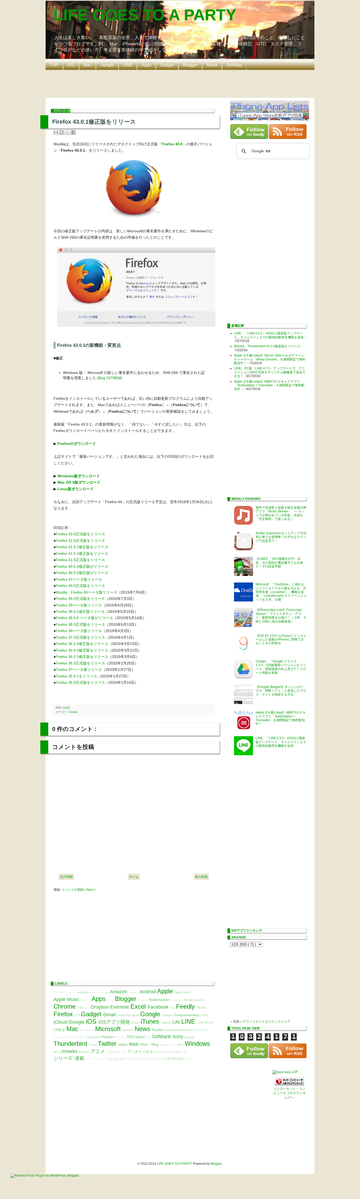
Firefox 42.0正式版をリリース (80, 540)
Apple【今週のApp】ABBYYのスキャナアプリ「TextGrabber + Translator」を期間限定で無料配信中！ (269, 385)
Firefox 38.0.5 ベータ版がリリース (84, 618)
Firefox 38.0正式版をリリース (80, 624)
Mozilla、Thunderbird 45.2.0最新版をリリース (267, 346)
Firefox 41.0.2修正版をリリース (82, 547)
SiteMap (234, 65)
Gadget (167, 65)
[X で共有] (67, 132)
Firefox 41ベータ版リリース (79, 579)
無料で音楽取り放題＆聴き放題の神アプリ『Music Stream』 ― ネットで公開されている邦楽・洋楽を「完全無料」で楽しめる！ (281, 513)
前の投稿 (201, 877)
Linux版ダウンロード (75, 489)
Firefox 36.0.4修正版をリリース (82, 644)
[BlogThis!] (61, 132)
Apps (146, 65)
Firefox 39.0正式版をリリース (80, 598)
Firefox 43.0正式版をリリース (80, 534)
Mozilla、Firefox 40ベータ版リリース (86, 592)
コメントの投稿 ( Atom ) (78, 890)
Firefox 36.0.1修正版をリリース (82, 656)
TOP (54, 65)
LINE (128, 65)
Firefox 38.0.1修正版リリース (80, 611)
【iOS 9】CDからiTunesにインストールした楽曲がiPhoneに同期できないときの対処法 (281, 639)
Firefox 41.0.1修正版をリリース (82, 553)
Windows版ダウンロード (78, 476)
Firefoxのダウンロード (76, 443)
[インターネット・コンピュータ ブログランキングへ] (289, 1084)
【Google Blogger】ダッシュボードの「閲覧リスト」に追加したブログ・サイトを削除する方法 (281, 690)
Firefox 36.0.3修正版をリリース (82, 650)
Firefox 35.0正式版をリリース (80, 682)
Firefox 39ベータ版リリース (79, 605)
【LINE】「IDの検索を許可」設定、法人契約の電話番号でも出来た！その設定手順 (279, 562)
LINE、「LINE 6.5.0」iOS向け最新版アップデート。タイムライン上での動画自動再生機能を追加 (269, 335)
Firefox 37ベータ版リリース (79, 669)
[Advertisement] (181, 83)
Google (107, 65)
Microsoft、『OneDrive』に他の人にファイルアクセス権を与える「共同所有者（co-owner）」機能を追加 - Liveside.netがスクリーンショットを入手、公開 (281, 591)
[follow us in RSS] (288, 138)
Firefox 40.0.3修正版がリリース (82, 566)
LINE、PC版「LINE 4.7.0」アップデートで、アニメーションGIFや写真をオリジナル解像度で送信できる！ (269, 372)
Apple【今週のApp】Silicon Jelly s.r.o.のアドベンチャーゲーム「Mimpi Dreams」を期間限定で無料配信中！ (269, 359)
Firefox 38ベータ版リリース (79, 631)
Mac (87, 65)
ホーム (134, 877)
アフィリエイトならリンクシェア (266, 1021)
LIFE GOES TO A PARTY (144, 15)
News (212, 65)
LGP (294, 1072)
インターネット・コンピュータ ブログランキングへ (289, 1093)
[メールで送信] (56, 132)
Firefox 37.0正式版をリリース (80, 637)
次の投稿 (66, 877)
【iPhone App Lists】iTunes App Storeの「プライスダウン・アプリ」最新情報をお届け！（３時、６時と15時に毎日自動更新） (281, 615)
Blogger (190, 65)
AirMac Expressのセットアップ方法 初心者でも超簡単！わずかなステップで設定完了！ (283, 537)
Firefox (73, 712)
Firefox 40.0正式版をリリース (80, 586)
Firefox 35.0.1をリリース (76, 676)
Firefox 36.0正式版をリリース (80, 663)
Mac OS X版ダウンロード (78, 482)
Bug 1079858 (110, 378)
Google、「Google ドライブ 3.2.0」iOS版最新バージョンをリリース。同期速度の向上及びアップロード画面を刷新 (281, 667)
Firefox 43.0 (172, 144)
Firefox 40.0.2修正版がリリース (82, 573)
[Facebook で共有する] (73, 132)
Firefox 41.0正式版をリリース (80, 560)
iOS (71, 65)
